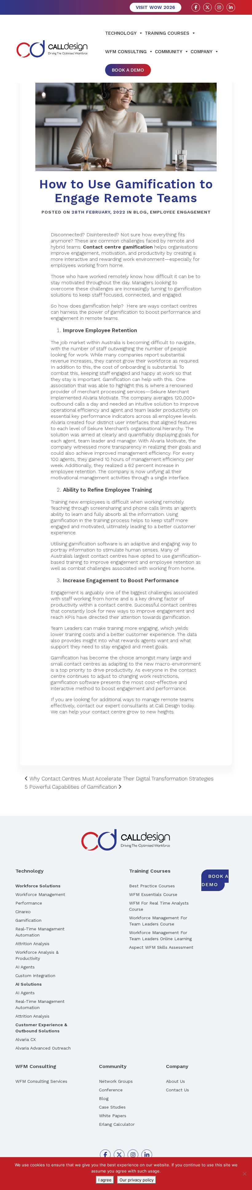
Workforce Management (40, 894)
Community (168, 51)
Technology (120, 33)
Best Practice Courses (152, 885)
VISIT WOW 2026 (155, 7)
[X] (207, 7)
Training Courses (167, 33)
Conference (111, 1089)
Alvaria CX (25, 1039)
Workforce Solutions (38, 885)
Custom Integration (35, 975)
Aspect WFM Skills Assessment (161, 947)
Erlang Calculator (117, 1124)
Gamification (28, 920)
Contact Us (177, 1089)
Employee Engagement (180, 212)
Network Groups (116, 1081)
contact (85, 706)
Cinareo (23, 911)
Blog (140, 212)
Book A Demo (128, 70)
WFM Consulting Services (41, 1081)
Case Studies (112, 1107)
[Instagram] (219, 7)
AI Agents (25, 966)
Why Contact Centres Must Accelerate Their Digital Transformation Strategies (121, 779)
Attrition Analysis (32, 943)
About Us (175, 1081)
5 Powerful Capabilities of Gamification (71, 787)
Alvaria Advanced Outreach (43, 1048)
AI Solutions (28, 984)
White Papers (112, 1115)
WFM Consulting (126, 51)
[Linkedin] (231, 7)
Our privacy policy (137, 1179)
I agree (105, 1179)
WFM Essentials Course (153, 894)
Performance (28, 903)
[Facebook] (196, 7)
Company (201, 51)
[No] (244, 1174)
